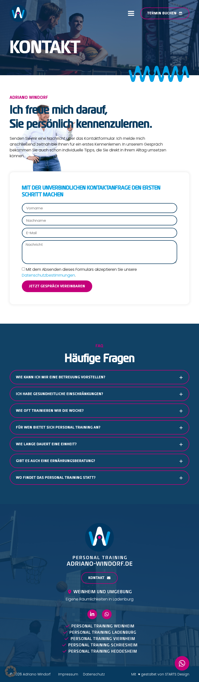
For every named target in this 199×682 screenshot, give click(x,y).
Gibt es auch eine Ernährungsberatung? (55, 461)
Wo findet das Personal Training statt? (56, 478)
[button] (130, 13)
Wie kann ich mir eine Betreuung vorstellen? (60, 377)
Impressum (68, 674)
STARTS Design (177, 674)
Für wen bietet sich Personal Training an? (58, 427)
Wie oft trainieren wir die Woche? (50, 411)
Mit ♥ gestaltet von (148, 674)
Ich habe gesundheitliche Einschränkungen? (59, 394)
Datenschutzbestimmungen (48, 275)
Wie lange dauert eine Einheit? (46, 444)
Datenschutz (94, 674)
